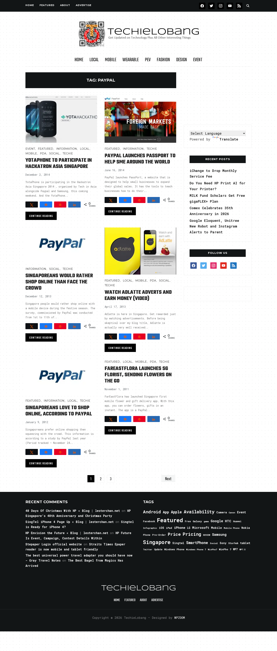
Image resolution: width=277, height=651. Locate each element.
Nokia (245, 528)
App (166, 512)
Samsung (219, 534)
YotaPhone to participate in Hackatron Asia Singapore (58, 163)
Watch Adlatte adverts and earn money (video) (138, 295)
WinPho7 (212, 549)
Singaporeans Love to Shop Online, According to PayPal (58, 411)
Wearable (130, 60)
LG (188, 528)
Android (152, 511)
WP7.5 (242, 549)
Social (54, 153)
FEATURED (47, 5)
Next (168, 478)
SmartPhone (197, 542)
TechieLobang (138, 588)
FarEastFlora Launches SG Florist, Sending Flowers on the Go (138, 375)
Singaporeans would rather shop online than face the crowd (59, 282)
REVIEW (206, 535)
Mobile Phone (232, 528)
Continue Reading (41, 216)
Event (197, 60)
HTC (228, 521)
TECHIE (68, 153)
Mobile (110, 60)
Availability (199, 511)
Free (188, 521)
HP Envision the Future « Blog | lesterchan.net (66, 533)
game (206, 521)
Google (217, 521)
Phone (146, 534)
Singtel (178, 543)
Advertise (83, 5)
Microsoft (200, 528)
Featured (170, 520)
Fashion (163, 60)
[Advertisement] (217, 95)
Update (158, 549)
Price (174, 534)
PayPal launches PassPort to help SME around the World (140, 159)
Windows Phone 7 (196, 549)
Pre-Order (159, 534)
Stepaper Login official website (53, 544)
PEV (148, 60)
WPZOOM (179, 618)
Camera (221, 512)
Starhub (233, 543)
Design (181, 60)
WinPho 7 (225, 549)
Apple (176, 512)
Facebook (149, 521)
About (65, 5)
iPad (169, 528)
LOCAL (94, 60)
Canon (232, 512)
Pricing (192, 534)
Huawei (237, 521)
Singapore (157, 542)
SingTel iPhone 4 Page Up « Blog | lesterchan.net (69, 522)
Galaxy (197, 521)
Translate (228, 139)
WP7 (235, 549)
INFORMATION (66, 148)
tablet (245, 543)
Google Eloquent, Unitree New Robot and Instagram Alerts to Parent (214, 226)
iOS (161, 528)
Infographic (150, 528)
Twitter (147, 549)
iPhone (179, 527)
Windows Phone (174, 549)
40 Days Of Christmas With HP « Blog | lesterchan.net (72, 511)
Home (29, 5)
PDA (43, 153)
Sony (223, 543)
